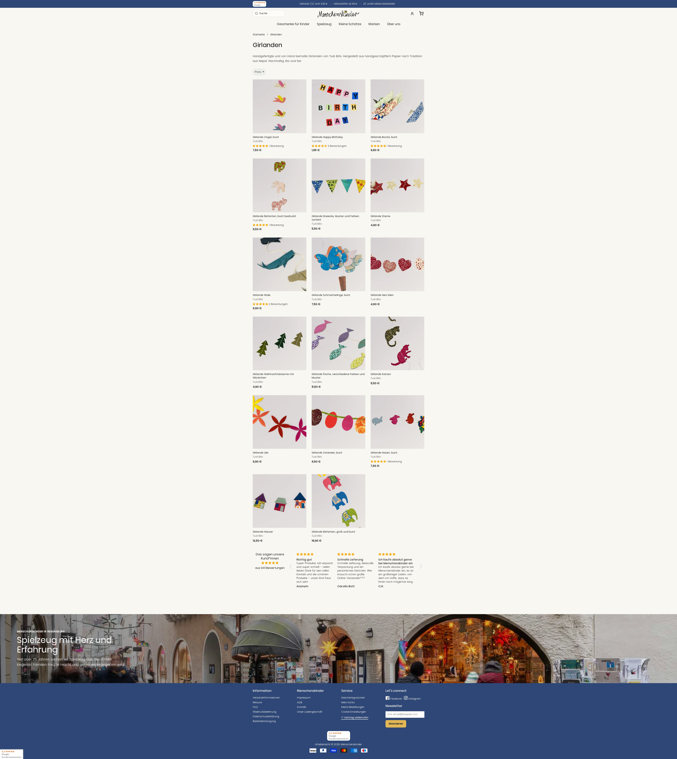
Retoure (257, 702)
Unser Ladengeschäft (309, 712)
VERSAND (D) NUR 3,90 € (313, 4)
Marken (374, 24)
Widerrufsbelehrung (264, 712)
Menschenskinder (351, 744)
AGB (299, 702)
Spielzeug (324, 24)
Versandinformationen (266, 698)
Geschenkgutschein (353, 698)
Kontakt (301, 707)
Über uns (393, 24)
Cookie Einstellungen (353, 712)
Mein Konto (348, 702)
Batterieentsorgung (264, 721)
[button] (261, 146)
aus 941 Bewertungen (270, 568)
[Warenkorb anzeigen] (421, 13)
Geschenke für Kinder (293, 24)
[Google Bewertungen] (259, 4)
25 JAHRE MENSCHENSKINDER (379, 4)
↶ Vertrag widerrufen (354, 717)
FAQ (255, 707)
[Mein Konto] (412, 13)
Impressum (303, 698)
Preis (259, 72)
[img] (270, 563)
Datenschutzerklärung (266, 716)
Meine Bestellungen (352, 707)
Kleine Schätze (350, 24)
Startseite (259, 34)
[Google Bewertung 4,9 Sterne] (11, 754)
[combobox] (269, 13)
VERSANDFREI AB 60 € (345, 4)
